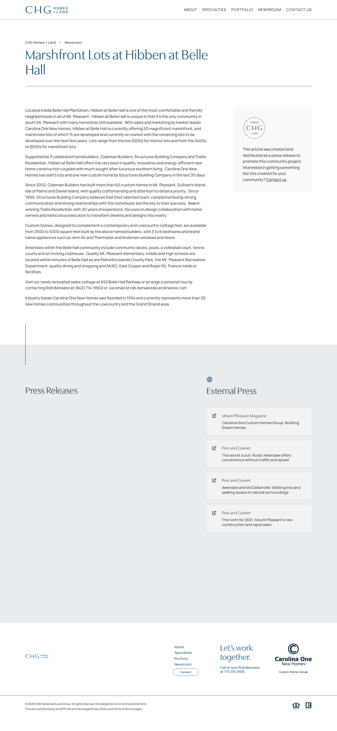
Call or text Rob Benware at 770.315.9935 (240, 669)
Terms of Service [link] (124, 709)
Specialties (183, 652)
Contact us (276, 179)
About (179, 646)
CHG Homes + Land (40, 42)
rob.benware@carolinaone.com (158, 287)
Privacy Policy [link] (99, 709)
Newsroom (73, 42)
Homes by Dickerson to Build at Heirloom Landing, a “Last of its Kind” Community (77, 480)
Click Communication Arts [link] (129, 704)
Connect (185, 672)
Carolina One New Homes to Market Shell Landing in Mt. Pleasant (83, 415)
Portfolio (181, 658)
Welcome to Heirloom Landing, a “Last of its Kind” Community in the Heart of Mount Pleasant (82, 550)
